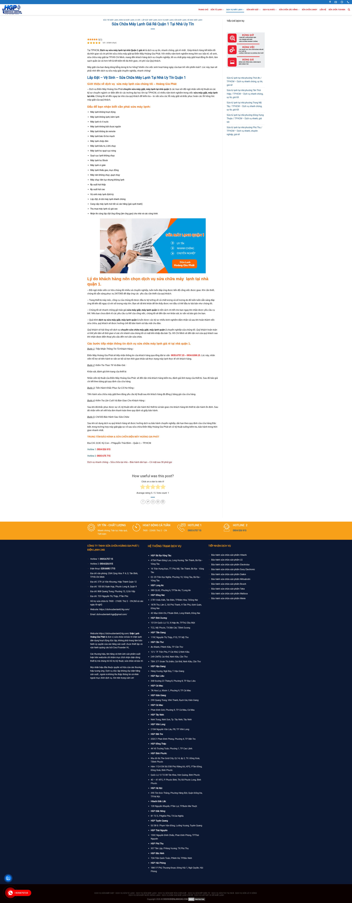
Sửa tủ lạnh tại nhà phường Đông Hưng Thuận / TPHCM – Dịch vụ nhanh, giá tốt (245, 118)
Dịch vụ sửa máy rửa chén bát (172, 893)
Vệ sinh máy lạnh (194, 20)
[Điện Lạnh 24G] (16, 9)
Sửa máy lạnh (180, 20)
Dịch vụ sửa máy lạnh (146, 893)
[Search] (349, 9)
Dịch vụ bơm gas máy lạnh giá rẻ (177, 895)
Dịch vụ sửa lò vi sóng (246, 893)
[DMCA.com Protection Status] (196, 899)
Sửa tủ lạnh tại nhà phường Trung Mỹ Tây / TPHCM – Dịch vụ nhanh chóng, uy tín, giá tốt (244, 106)
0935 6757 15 (194, 530)
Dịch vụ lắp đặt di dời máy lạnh (209, 895)
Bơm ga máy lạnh (126, 20)
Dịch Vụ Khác (269, 10)
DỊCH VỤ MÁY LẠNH (234, 10)
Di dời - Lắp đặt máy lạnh (146, 20)
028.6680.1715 (108, 568)
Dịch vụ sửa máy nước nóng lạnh (144, 895)
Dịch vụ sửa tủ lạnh (125, 893)
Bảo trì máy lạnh (110, 20)
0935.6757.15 (106, 559)
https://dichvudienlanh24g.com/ (114, 609)
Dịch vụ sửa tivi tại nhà (223, 893)
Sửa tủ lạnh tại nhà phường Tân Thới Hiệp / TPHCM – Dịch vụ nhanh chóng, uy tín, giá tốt (245, 94)
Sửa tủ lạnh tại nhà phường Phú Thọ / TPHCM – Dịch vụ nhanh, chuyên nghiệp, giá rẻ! (244, 131)
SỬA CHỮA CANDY (309, 10)
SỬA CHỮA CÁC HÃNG (288, 10)
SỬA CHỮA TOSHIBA (337, 10)
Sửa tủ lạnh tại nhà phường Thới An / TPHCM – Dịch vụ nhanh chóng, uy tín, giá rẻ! (245, 81)
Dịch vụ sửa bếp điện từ (199, 893)
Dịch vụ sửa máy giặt (104, 893)
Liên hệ (323, 10)
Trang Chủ (203, 10)
